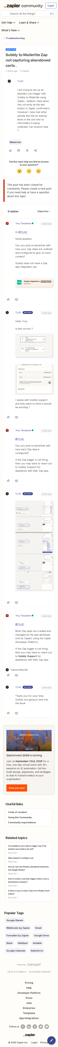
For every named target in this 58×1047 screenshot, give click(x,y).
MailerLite (15, 142)
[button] (51, 6)
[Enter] (4, 14)
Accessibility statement (40, 971)
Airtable (37, 943)
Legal (34, 1042)
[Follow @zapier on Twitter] (41, 1026)
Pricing (29, 982)
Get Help (6, 22)
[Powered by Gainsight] (29, 965)
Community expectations (22, 822)
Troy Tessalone (23, 223)
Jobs (29, 1002)
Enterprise (29, 1008)
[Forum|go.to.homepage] (22, 5)
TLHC (20, 81)
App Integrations (29, 1018)
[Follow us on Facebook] (23, 1026)
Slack (9, 943)
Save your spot (17, 788)
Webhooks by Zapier (18, 927)
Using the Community (20, 817)
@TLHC (22, 232)
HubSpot (23, 943)
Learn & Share (27, 22)
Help (29, 987)
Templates (29, 1013)
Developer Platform (29, 992)
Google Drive (41, 935)
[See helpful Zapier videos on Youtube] (46, 1026)
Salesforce (37, 950)
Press (29, 997)
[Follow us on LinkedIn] (29, 1026)
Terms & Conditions (16, 971)
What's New (9, 30)
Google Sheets (14, 920)
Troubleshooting (15, 38)
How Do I (13, 852)
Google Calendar (15, 950)
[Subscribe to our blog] (35, 1026)
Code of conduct (17, 812)
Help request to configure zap (20, 858)
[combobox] (29, 14)
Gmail (38, 927)
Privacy (44, 1042)
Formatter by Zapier (17, 935)
